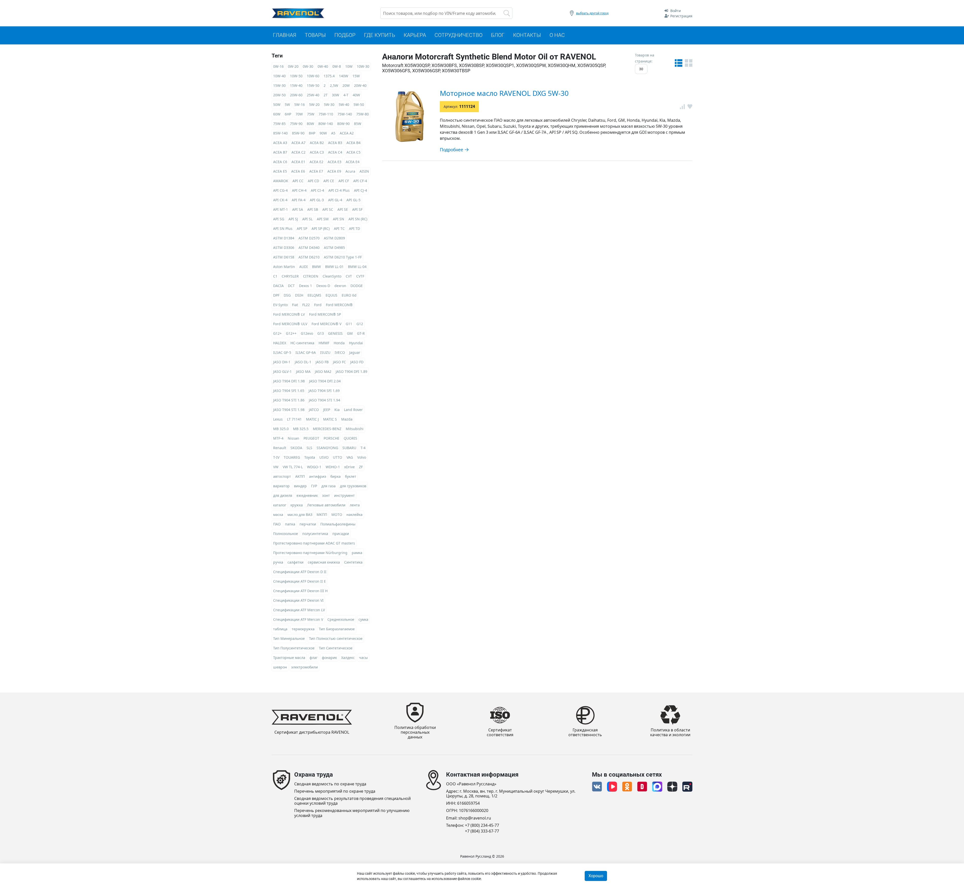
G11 (349, 323)
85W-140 (280, 133)
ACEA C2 (298, 152)
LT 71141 (294, 419)
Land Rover (353, 409)
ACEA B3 (335, 142)
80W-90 (343, 123)
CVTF (360, 276)
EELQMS (314, 295)
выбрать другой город (592, 13)
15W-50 (313, 85)
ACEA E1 (298, 161)
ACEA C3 (317, 152)
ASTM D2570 (309, 238)
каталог (279, 505)
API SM (323, 219)
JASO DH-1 (281, 362)
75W (310, 114)
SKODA (296, 447)
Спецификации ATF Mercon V (298, 619)
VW (275, 466)
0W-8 (336, 66)
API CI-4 (317, 190)
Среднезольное (340, 619)
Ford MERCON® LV (289, 314)
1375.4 (329, 76)
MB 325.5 (301, 428)
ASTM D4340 (309, 247)
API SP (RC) (321, 228)
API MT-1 (280, 209)
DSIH (299, 295)
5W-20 (314, 104)
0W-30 (308, 66)
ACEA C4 (335, 152)
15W (356, 76)
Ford (318, 304)
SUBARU (349, 447)
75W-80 (362, 114)
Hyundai (356, 342)
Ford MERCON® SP (325, 314)
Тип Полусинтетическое (294, 648)
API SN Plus (282, 228)
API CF (343, 180)
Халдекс (348, 657)
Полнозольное (285, 533)
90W (323, 133)
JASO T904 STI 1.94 (324, 400)
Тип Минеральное (289, 638)
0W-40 (323, 66)
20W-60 (296, 95)
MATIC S (330, 419)
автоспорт (282, 476)
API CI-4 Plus (339, 190)
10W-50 (296, 76)
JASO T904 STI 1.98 (289, 409)
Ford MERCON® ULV (290, 323)
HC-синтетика (302, 342)
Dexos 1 (305, 285)
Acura (350, 171)
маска (278, 514)
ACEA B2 (317, 142)
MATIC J (312, 419)
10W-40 (279, 76)
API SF (357, 209)
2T (326, 95)
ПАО (277, 524)
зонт (326, 495)
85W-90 (298, 133)
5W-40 (344, 104)
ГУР (314, 486)
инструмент (344, 495)
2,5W (334, 85)
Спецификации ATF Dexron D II (299, 571)
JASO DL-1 (303, 362)
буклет (350, 476)
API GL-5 (353, 199)
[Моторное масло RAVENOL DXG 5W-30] (409, 116)
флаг (314, 657)
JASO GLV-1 (282, 371)
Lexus (278, 419)
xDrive (349, 466)
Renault (279, 447)
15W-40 (296, 85)
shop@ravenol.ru (474, 818)
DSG (287, 295)
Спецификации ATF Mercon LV (299, 609)
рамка (357, 552)
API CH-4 (299, 190)
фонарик (329, 657)
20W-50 (279, 95)
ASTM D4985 (334, 247)
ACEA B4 (353, 142)
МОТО (336, 514)
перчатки (307, 524)
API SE (342, 209)
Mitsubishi (355, 428)
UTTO (337, 457)
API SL (307, 219)
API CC (298, 180)
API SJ (293, 219)
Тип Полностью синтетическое (336, 638)
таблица (280, 629)
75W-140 (344, 114)
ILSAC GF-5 (282, 352)
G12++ (291, 333)
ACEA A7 (298, 142)
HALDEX (279, 342)
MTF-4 (278, 438)
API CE (328, 180)
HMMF (324, 342)
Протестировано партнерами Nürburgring (310, 552)
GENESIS (335, 333)
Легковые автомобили (326, 505)
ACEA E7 (316, 171)
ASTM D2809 (334, 238)
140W (343, 76)
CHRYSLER (290, 276)
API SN (338, 219)
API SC (327, 209)
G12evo (307, 333)
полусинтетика (315, 533)
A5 (333, 133)
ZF (361, 466)
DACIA (278, 285)
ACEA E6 (298, 171)
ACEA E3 (334, 161)
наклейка (354, 514)
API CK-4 (280, 199)
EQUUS (331, 295)
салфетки (295, 562)
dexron (340, 285)
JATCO (314, 409)
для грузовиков (353, 486)
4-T (345, 95)
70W (299, 114)
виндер (300, 486)
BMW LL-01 (334, 266)
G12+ (277, 333)
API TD (354, 228)
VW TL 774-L (293, 466)
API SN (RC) (357, 219)
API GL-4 (335, 199)
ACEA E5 (280, 171)
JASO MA (303, 371)
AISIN (364, 171)
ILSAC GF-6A (305, 352)
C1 (275, 276)
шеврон (280, 667)
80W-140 (325, 123)
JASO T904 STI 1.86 (289, 400)
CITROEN (310, 276)
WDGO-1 (314, 466)
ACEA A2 (347, 133)
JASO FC (339, 362)
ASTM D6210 (309, 257)
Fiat (295, 304)
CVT (349, 276)
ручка (278, 562)
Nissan (293, 438)
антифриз (317, 476)
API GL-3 (317, 199)
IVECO (340, 352)
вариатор (281, 486)
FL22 (306, 304)
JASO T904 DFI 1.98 (289, 381)
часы (363, 657)
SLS (309, 447)
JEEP (326, 409)
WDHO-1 (333, 466)
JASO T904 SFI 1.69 (324, 390)
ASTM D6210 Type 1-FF (343, 257)
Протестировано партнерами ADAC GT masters (314, 543)
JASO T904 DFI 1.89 (351, 371)
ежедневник (307, 495)
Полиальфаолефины (337, 524)
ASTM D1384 (283, 238)
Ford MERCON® (339, 304)
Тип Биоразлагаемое (337, 629)
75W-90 (296, 123)
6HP (288, 114)
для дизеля (282, 495)
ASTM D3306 (283, 247)
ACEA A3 (280, 142)
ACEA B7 (280, 152)
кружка (296, 505)
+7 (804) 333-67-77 (482, 831)
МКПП (322, 514)
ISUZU (325, 352)
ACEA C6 (280, 161)
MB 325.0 (281, 428)
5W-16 (299, 104)
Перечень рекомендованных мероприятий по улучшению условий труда (351, 813)
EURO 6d (349, 295)
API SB (312, 209)
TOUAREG (292, 457)
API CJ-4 (360, 190)
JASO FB (322, 362)
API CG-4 (280, 190)
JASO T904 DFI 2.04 (325, 381)
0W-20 (293, 66)
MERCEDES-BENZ (327, 428)
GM (350, 333)
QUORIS (350, 438)
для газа (328, 486)
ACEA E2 (316, 161)
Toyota (309, 457)
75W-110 (326, 114)
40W (356, 95)
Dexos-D (323, 285)
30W (335, 95)
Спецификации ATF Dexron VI (298, 600)
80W (310, 123)
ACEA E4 (352, 161)
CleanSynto (332, 276)
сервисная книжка (324, 562)
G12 (359, 323)
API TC (339, 228)
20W (346, 85)
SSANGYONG (327, 447)
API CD (313, 180)
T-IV (276, 457)
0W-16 (278, 66)
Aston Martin (284, 266)
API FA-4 (299, 199)
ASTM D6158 (283, 257)
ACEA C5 (353, 152)
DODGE (356, 285)
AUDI (303, 266)
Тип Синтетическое (335, 648)
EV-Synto (280, 304)
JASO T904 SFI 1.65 (288, 390)
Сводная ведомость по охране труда (330, 784)
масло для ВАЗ (299, 514)
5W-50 (358, 104)
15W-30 (279, 85)
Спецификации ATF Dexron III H (300, 590)
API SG (278, 219)
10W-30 (363, 66)
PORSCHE (331, 438)
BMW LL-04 (357, 266)
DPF (276, 295)
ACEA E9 (334, 171)
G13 (320, 333)
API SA (297, 209)
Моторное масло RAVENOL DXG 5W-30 (504, 93)
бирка (335, 476)
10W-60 (313, 76)
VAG (349, 457)
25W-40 (313, 95)
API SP (302, 228)
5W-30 (329, 104)
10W (348, 66)
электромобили (304, 667)
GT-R (361, 333)
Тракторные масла (289, 657)
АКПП (300, 476)
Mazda (346, 419)
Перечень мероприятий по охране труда (334, 791)
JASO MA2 (323, 371)
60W (276, 114)
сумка (363, 619)
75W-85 (279, 123)
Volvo (361, 457)
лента (355, 505)
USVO (324, 457)
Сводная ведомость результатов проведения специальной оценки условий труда (352, 801)
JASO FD (357, 362)
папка (290, 524)
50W (276, 104)
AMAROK (280, 180)
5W (287, 104)
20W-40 (360, 85)
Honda (339, 342)
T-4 (363, 447)
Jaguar (354, 352)
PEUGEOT (311, 438)
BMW (316, 266)
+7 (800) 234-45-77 (482, 825)
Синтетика (353, 562)
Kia (337, 409)
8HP (312, 133)
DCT (291, 285)
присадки (340, 533)
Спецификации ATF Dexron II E (299, 581)
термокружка (303, 629)
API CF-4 (360, 180)
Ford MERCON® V (326, 323)
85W (357, 123)
